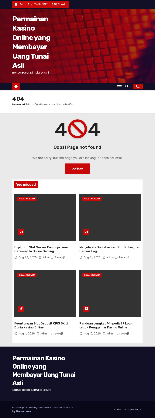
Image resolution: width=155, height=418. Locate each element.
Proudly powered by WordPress (32, 407)
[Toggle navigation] (119, 86)
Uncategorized (27, 198)
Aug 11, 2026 (27, 333)
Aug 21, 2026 (93, 257)
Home (16, 104)
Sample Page (132, 409)
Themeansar (24, 411)
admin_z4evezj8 (53, 257)
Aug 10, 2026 (93, 333)
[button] (127, 86)
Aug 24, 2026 (28, 257)
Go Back (77, 168)
